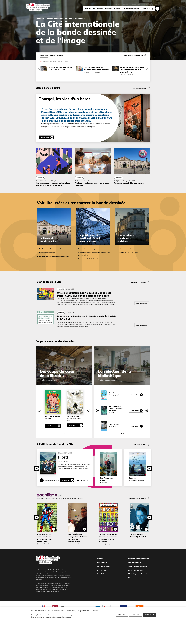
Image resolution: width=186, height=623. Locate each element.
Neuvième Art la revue (113, 9)
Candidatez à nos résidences (128, 253)
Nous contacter (102, 578)
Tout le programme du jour (133, 55)
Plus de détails (141, 303)
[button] (38, 69)
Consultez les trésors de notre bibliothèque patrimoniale (94, 254)
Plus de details (82, 480)
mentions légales (65, 617)
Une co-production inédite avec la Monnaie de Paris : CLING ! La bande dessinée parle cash (84, 294)
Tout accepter (149, 614)
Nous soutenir (115, 4)
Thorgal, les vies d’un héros (60, 67)
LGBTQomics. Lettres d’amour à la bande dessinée (96, 68)
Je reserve (65, 480)
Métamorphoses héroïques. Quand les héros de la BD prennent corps (132, 69)
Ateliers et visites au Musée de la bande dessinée (92, 184)
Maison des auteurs (135, 570)
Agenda (100, 9)
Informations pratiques (47, 253)
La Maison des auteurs (126, 249)
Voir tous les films (140, 445)
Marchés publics (134, 578)
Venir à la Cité (90, 9)
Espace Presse (102, 570)
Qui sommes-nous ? (104, 566)
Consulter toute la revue (137, 498)
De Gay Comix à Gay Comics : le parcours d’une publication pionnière (108, 538)
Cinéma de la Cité (134, 562)
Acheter (50, 426)
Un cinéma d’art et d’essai (88, 259)
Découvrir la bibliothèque (109, 380)
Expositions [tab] (44, 55)
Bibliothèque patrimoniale (137, 574)
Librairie (125, 4)
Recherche (157, 8)
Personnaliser (135, 614)
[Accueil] (38, 7)
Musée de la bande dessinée (138, 558)
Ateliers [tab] (60, 55)
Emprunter (135, 395)
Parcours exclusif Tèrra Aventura (129, 183)
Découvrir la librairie (49, 380)
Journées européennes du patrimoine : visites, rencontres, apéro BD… (53, 184)
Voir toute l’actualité (138, 282)
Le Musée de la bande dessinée (50, 249)
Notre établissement (131, 9)
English (157, 4)
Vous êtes (146, 9)
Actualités (101, 574)
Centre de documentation (137, 566)
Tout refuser (122, 614)
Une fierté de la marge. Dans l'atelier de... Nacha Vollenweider (77, 538)
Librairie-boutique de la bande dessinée (54, 256)
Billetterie (147, 4)
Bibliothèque (136, 4)
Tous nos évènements (139, 88)
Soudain (132, 478)
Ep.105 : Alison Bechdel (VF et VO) (138, 535)
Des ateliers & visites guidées (89, 249)
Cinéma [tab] (52, 55)
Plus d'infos (45, 137)
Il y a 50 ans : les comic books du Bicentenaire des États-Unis (44, 538)
